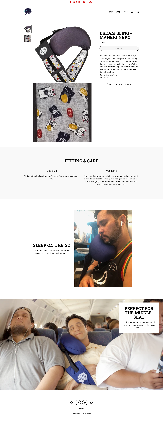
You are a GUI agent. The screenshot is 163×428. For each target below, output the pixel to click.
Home (110, 12)
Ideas (126, 12)
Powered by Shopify (87, 413)
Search (81, 409)
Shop (118, 12)
